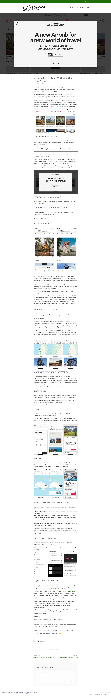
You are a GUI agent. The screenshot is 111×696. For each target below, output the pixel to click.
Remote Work (80, 7)
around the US (71, 591)
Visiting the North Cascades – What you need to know (67, 657)
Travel (71, 7)
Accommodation (40, 649)
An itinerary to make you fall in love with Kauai (44, 657)
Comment (71, 681)
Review (48, 649)
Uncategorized (46, 83)
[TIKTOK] (85, 1)
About (87, 7)
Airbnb (45, 649)
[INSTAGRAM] (83, 1)
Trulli (43, 288)
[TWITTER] (88, 1)
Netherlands (62, 591)
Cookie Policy (26, 693)
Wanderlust (55, 649)
